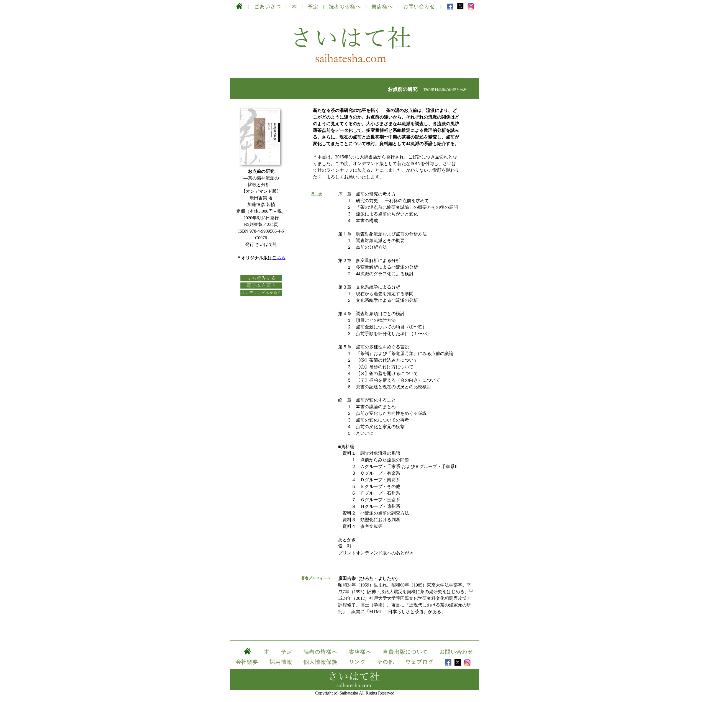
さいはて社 (354, 35)
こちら (279, 257)
